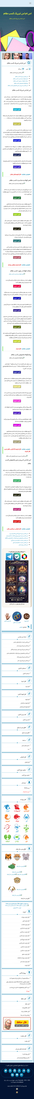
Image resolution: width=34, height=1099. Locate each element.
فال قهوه (27, 699)
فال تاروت (27, 965)
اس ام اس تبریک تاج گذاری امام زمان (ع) (18, 533)
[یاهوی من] (28, 1071)
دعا (28, 749)
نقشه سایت (10, 1086)
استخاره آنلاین (26, 673)
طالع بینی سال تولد (25, 898)
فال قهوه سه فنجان (25, 703)
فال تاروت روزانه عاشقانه (23, 958)
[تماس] (10, 1071)
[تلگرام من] (24, 1071)
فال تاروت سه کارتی (24, 932)
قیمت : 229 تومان (17, 905)
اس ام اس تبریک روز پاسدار (23, 645)
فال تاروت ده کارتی (24, 950)
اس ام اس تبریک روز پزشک (23, 657)
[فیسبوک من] (19, 1071)
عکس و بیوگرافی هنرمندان (23, 1057)
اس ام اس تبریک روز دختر (23, 660)
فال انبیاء (27, 686)
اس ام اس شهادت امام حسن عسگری (19, 540)
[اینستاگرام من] (14, 1071)
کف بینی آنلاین (26, 719)
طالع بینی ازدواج (25, 732)
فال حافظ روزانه (25, 1007)
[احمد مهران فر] (27, 56)
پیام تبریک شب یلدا (24, 1015)
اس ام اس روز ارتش (23, 544)
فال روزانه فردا (25, 1054)
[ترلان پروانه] (17, 56)
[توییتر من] (5, 1071)
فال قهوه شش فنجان (24, 706)
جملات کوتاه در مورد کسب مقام (20, 81)
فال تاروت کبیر (25, 921)
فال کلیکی (27, 762)
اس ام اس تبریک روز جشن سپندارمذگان (20, 649)
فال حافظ (27, 1004)
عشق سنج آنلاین (25, 775)
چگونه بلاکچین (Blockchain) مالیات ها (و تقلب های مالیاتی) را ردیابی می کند (18, 983)
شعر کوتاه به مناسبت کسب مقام (20, 78)
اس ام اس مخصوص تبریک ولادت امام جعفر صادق (18, 653)
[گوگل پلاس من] (21, 1075)
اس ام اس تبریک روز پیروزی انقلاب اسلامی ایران (17, 535)
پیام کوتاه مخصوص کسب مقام (21, 83)
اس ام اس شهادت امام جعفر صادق (21, 642)
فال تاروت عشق (25, 954)
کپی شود (17, 109)
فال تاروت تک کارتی (24, 928)
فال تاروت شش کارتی (24, 943)
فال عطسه (27, 1041)
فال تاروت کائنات (25, 924)
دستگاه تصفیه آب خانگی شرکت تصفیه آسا (19, 978)
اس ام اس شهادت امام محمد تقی (20, 542)
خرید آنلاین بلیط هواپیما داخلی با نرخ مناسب (19, 987)
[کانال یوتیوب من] (17, 1075)
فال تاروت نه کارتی (25, 946)
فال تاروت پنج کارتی (24, 939)
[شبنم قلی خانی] (7, 56)
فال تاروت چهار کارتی (24, 935)
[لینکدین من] (12, 1075)
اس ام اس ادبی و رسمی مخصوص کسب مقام (18, 85)
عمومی (21, 627)
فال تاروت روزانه (25, 917)
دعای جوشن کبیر (25, 745)
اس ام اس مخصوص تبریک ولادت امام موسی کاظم (16, 538)
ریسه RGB (26, 788)
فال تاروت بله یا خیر (24, 961)
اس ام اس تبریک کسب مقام (17, 13)
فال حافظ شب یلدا (25, 1011)
